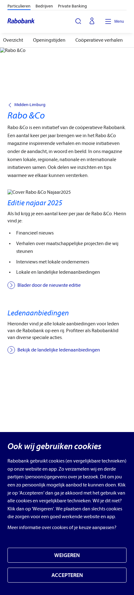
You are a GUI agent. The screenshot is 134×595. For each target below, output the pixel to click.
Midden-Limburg (29, 104)
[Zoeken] (78, 21)
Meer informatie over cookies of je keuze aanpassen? (62, 527)
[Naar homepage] (21, 21)
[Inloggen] (92, 21)
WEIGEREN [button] (67, 555)
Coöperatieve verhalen (99, 40)
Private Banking (72, 6)
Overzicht (13, 40)
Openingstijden (49, 40)
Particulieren (19, 6)
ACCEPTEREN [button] (67, 575)
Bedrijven (44, 6)
